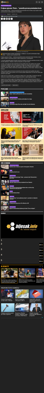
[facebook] (2, 19)
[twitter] (4, 19)
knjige (5, 14)
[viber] (9, 19)
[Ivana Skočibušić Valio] (22, 35)
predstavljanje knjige (6, 85)
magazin (2, 14)
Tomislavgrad (15, 85)
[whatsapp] (7, 19)
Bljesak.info (9, 14)
